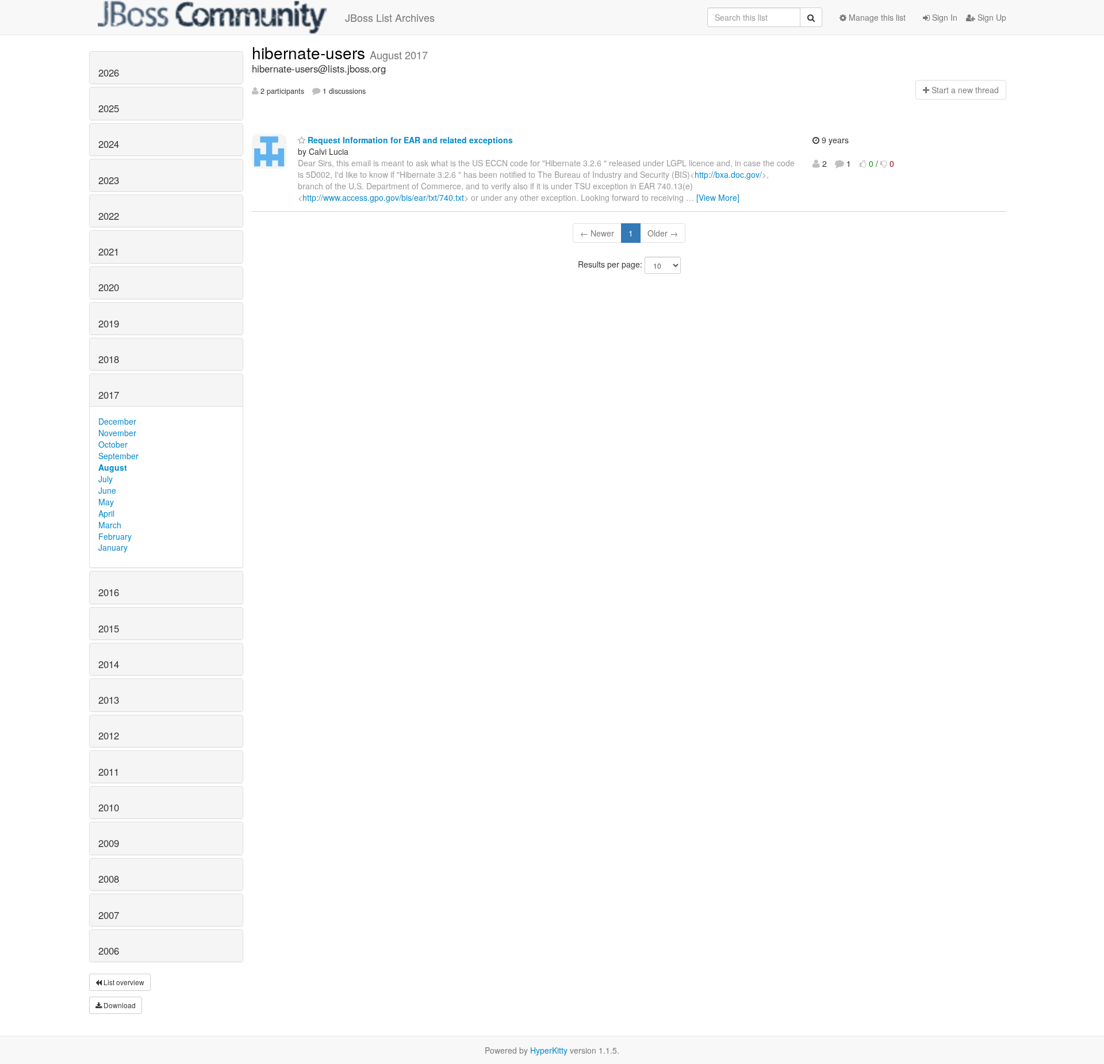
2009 (108, 843)
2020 (108, 287)
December (117, 421)
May (106, 502)
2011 (108, 772)
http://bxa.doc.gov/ (728, 174)
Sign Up (990, 17)
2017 (108, 395)
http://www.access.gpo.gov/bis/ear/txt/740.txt (383, 197)
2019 (108, 323)
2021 (108, 251)
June (107, 490)
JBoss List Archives (390, 17)
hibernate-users (311, 52)
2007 (108, 915)
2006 (108, 951)
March (109, 525)
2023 (108, 180)
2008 (108, 879)
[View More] (717, 197)
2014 (108, 664)
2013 (108, 700)
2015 (108, 628)
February (115, 536)
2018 (108, 359)
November (117, 432)
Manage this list (876, 17)
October (113, 444)
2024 (108, 144)
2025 (108, 108)
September (118, 456)
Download (119, 1005)
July (105, 479)
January (113, 547)
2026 (108, 72)
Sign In (943, 17)
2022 (108, 216)
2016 (108, 592)
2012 (108, 735)
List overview (123, 982)
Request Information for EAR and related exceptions (409, 140)
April (106, 513)
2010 (108, 807)
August (112, 467)
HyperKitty (549, 1050)
